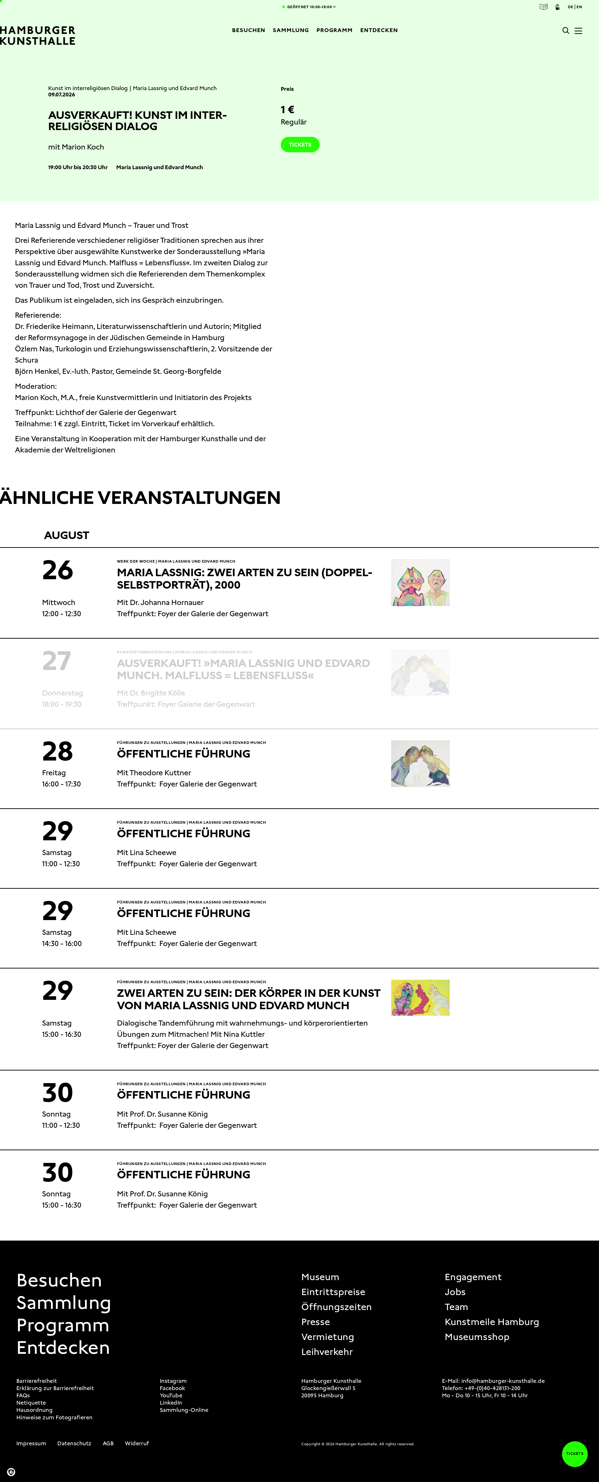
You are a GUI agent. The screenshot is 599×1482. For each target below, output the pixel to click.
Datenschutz (74, 1443)
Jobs (455, 1292)
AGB (108, 1443)
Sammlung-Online (184, 1410)
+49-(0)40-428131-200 (493, 1388)
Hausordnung (34, 1410)
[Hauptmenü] (578, 31)
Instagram (173, 1381)
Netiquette (31, 1402)
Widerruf (137, 1443)
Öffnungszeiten (336, 1307)
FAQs (23, 1395)
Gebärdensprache (557, 7)
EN (579, 6)
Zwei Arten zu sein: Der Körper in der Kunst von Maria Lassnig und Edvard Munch (248, 999)
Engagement (473, 1277)
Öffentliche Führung (183, 753)
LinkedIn (171, 1402)
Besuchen (248, 30)
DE (570, 6)
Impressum (31, 1443)
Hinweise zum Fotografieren (54, 1417)
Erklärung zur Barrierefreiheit (55, 1388)
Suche (566, 30)
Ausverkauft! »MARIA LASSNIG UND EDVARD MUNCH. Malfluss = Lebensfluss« (243, 669)
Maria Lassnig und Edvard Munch (175, 88)
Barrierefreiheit (36, 1381)
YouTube (171, 1395)
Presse (315, 1322)
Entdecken (379, 30)
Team (456, 1307)
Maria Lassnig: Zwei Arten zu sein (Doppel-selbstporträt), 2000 (245, 578)
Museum (320, 1277)
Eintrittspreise (333, 1292)
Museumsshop (477, 1337)
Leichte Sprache (544, 7)
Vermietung (327, 1337)
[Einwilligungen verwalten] (11, 1472)
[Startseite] (54, 35)
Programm (335, 30)
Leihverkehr (327, 1352)
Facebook (172, 1388)
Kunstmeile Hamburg (492, 1322)
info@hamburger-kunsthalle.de (503, 1381)
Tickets (300, 144)
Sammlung (291, 30)
